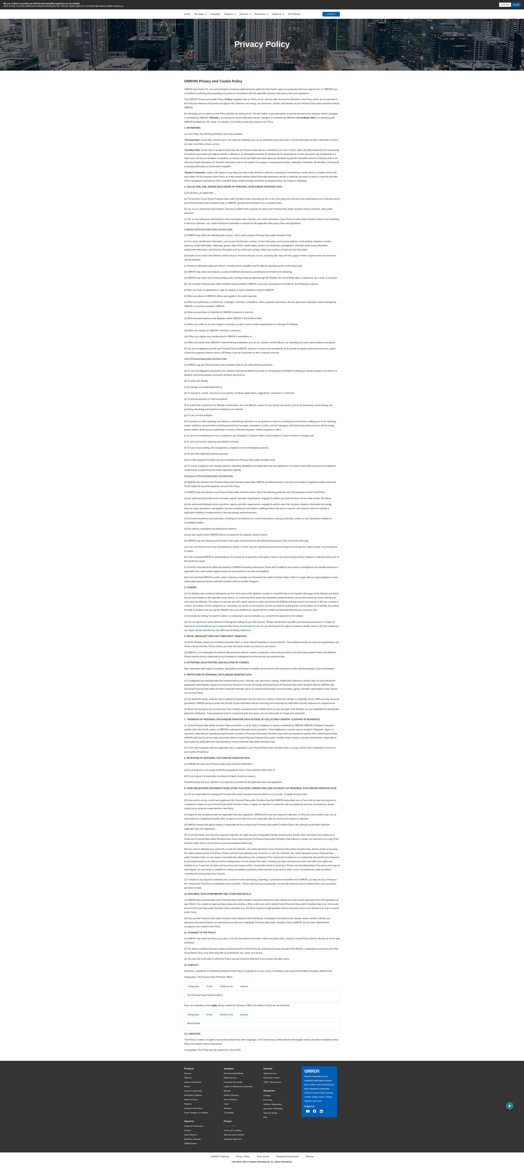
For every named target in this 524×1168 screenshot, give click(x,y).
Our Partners (294, 14)
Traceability (229, 1113)
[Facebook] (314, 1111)
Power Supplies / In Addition (196, 1113)
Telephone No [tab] (226, 986)
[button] (509, 1106)
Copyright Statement (233, 1139)
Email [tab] (209, 986)
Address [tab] (244, 986)
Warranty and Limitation (234, 1135)
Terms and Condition (233, 1130)
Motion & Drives (191, 1099)
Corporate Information (193, 1126)
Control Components (193, 1091)
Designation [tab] (194, 986)
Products (228, 14)
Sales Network (190, 1135)
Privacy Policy (230, 1126)
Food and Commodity (233, 1082)
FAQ (265, 1117)
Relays (187, 1086)
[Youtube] (307, 1111)
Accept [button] (516, 5)
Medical (227, 1091)
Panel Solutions (230, 1099)
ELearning (267, 1100)
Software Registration (272, 1104)
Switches (188, 1078)
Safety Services (270, 1073)
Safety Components (192, 1082)
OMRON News (190, 1143)
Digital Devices (230, 1078)
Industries (215, 14)
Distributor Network (192, 1139)
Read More (505, 5)
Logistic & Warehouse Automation (238, 1086)
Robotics (188, 1104)
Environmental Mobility (233, 1073)
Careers (187, 1130)
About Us (276, 14)
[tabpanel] (262, 996)
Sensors (187, 1073)
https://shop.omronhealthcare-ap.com (245, 626)
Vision (226, 1104)
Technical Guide (270, 1113)
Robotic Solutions (231, 1095)
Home (187, 14)
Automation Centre (271, 1078)
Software (227, 1108)
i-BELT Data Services (272, 1082)
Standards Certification (273, 1108)
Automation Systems (193, 1095)
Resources (260, 14)
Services (244, 14)
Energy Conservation (193, 1108)
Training (266, 1095)
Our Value (199, 14)
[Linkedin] (321, 1111)
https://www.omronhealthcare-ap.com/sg (203, 626)
